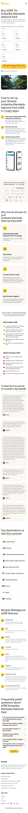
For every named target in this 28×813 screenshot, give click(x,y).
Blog (2, 798)
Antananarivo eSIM (5, 776)
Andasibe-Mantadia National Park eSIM (10, 781)
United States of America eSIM (8, 788)
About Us (3, 796)
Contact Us (3, 801)
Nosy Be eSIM (4, 779)
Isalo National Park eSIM (7, 786)
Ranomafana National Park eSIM (9, 783)
